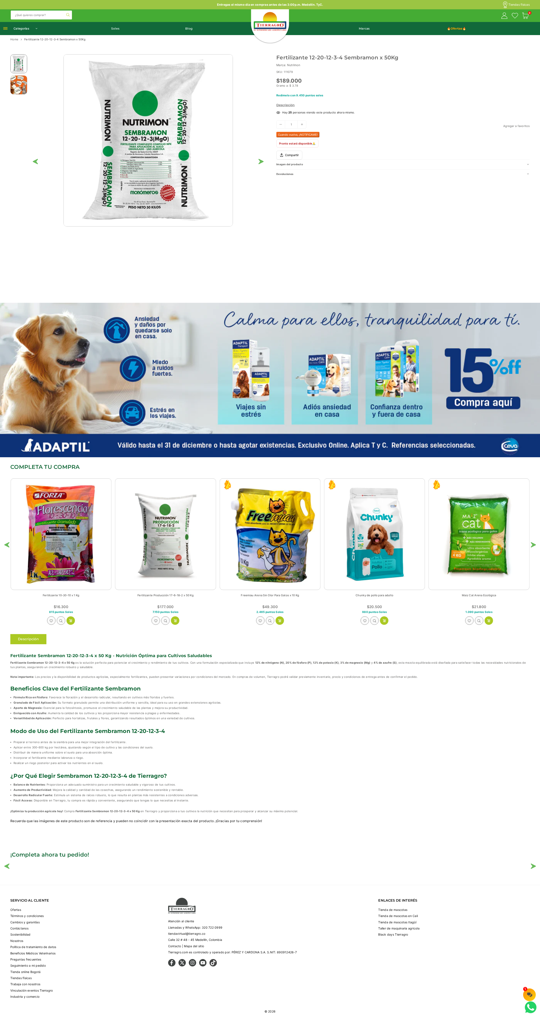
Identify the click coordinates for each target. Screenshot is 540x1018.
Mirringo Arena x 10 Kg (270, 595)
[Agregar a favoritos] (51, 620)
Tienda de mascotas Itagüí (397, 922)
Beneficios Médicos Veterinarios (32, 953)
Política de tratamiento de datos (33, 947)
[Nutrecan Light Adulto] (374, 534)
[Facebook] (172, 965)
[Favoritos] (515, 16)
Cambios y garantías (25, 922)
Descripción (285, 105)
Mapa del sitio (194, 946)
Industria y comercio (24, 996)
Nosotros (16, 941)
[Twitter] (182, 965)
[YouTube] (203, 965)
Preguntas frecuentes (25, 959)
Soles (115, 28)
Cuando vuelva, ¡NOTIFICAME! (298, 134)
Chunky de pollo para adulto (61, 595)
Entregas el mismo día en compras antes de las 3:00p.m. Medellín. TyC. (270, 4)
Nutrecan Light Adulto (374, 595)
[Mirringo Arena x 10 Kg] (270, 534)
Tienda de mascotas (392, 910)
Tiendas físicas (519, 4)
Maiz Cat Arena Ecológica (165, 595)
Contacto (174, 946)
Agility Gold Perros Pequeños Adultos (479, 595)
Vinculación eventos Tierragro (31, 990)
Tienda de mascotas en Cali (398, 916)
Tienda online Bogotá (25, 972)
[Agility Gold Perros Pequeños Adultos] (479, 534)
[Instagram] (192, 965)
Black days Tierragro (393, 934)
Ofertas (15, 910)
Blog (189, 28)
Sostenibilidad (20, 934)
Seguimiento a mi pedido (28, 965)
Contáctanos (19, 928)
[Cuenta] (504, 16)
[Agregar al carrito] (279, 620)
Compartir (292, 155)
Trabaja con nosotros (25, 984)
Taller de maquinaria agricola (399, 928)
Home (14, 39)
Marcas (364, 28)
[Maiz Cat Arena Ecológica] (165, 534)
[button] (525, 16)
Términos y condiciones (27, 916)
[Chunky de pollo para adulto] (61, 534)
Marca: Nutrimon (288, 65)
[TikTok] (213, 965)
